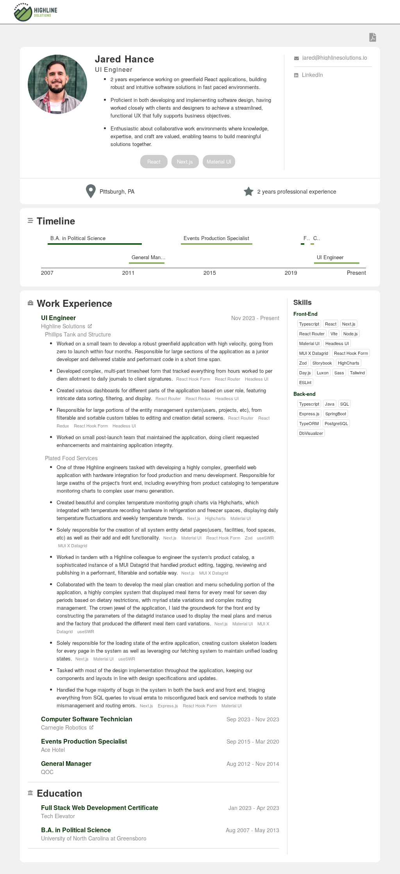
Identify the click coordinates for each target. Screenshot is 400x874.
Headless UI (256, 379)
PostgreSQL (336, 423)
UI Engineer (330, 257)
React (154, 161)
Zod (249, 537)
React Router (228, 379)
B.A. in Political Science (77, 238)
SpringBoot (335, 413)
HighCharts (348, 363)
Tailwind (357, 372)
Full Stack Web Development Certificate (306, 238)
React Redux (199, 398)
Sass (339, 372)
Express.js (168, 705)
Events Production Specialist (216, 238)
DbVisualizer (311, 433)
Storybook (322, 363)
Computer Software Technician (316, 238)
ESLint (305, 382)
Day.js (305, 372)
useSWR (265, 537)
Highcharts (216, 518)
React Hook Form (193, 379)
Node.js (350, 333)
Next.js (185, 161)
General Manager (151, 257)
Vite (334, 333)
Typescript (309, 323)
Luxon (323, 372)
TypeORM (309, 423)
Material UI (219, 161)
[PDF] (373, 37)
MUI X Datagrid (72, 545)
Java (329, 404)
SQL (344, 404)
